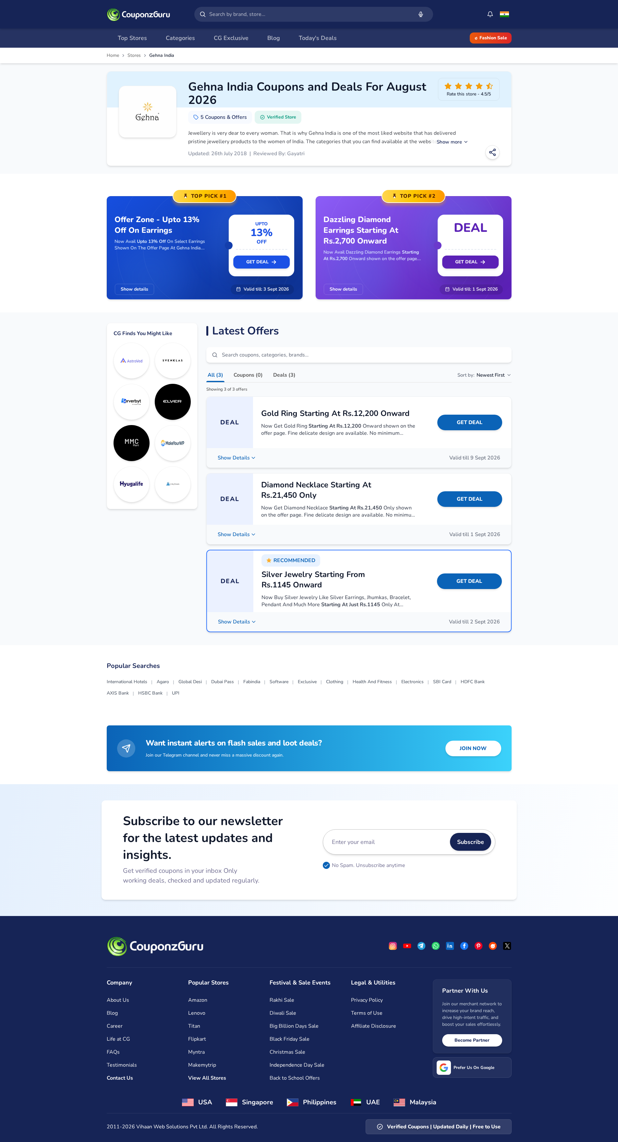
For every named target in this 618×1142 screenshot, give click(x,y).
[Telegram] (421, 945)
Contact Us (120, 1078)
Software (279, 682)
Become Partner (472, 1040)
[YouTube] (407, 945)
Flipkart (197, 1039)
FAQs (113, 1052)
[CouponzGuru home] (138, 14)
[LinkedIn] (449, 945)
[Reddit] (492, 945)
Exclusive (307, 682)
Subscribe (470, 842)
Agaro (163, 682)
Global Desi (190, 682)
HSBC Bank (150, 693)
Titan (194, 1026)
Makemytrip (202, 1065)
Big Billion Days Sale (294, 1026)
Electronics (412, 682)
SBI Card (442, 682)
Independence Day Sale (297, 1065)
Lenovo (196, 1013)
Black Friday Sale (289, 1039)
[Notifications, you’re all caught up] (490, 14)
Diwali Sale (283, 1013)
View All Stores (207, 1078)
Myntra (196, 1052)
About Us (118, 1000)
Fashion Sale (493, 38)
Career (115, 1026)
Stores (134, 55)
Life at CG (118, 1039)
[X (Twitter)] (507, 945)
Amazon (197, 1000)
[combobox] (309, 14)
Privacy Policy (367, 1000)
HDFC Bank (473, 682)
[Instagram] (392, 945)
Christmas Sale (287, 1052)
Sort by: (480, 375)
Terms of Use (366, 1013)
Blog (112, 1013)
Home (113, 55)
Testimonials (122, 1065)
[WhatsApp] (435, 945)
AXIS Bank (118, 693)
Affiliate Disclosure (373, 1026)
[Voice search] (421, 14)
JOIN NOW (473, 748)
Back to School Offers (295, 1078)
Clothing (334, 682)
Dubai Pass (222, 682)
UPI (175, 693)
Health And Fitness (372, 682)
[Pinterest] (478, 945)
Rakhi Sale (282, 1000)
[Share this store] (492, 152)
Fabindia (251, 682)
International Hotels (127, 682)
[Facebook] (464, 945)
